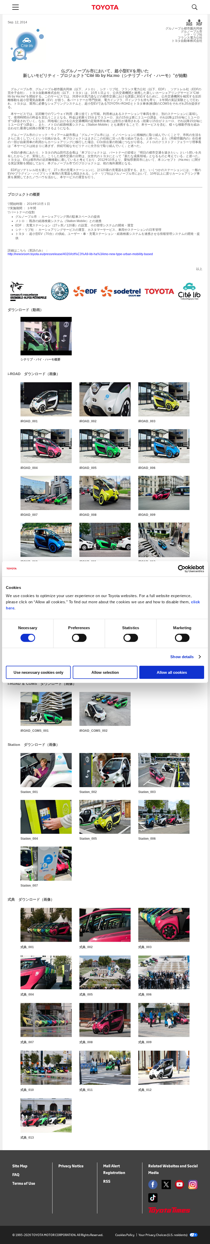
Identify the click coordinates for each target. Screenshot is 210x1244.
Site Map (19, 1166)
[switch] (79, 638)
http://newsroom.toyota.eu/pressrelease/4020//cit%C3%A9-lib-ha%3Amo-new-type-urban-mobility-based (80, 254)
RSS (106, 1181)
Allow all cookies (172, 672)
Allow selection (105, 672)
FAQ (15, 1174)
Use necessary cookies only (38, 672)
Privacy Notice (70, 1166)
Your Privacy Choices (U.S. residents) (163, 1235)
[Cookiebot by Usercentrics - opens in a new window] (181, 569)
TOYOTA (105, 7)
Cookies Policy (124, 1235)
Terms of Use (23, 1183)
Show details (182, 657)
